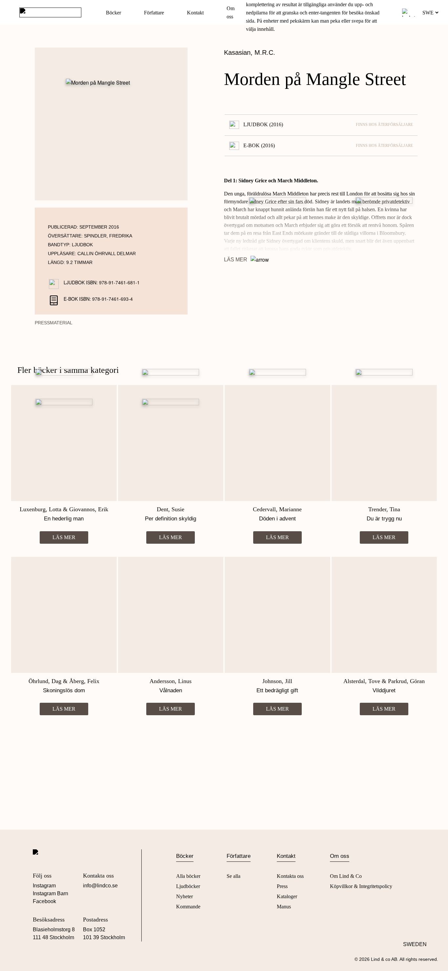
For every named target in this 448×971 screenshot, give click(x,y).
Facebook (44, 901)
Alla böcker (188, 876)
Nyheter (184, 896)
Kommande (188, 906)
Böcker (113, 12)
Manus (284, 906)
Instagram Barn (50, 893)
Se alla (233, 876)
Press (282, 886)
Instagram (44, 885)
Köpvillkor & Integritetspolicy (361, 886)
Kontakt (195, 12)
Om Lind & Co (346, 876)
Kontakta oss (290, 876)
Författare (154, 12)
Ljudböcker (188, 886)
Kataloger (287, 896)
